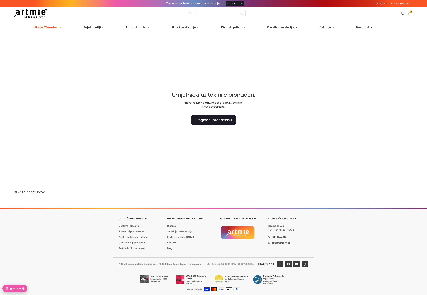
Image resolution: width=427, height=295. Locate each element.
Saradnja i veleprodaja (179, 231)
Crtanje (325, 27)
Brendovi (362, 27)
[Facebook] (280, 264)
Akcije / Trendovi (46, 27)
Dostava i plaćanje (129, 225)
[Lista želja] (403, 13)
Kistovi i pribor (231, 27)
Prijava (382, 3)
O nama (171, 225)
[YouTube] (296, 264)
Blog (169, 248)
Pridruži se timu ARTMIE (181, 237)
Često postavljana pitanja (133, 237)
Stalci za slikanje (183, 27)
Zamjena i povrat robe (131, 231)
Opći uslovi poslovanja (132, 242)
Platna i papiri (136, 27)
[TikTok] (305, 264)
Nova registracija (402, 3)
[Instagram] (288, 264)
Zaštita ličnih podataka (132, 248)
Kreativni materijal (281, 27)
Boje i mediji (92, 27)
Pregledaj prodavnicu (213, 120)
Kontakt (171, 242)
